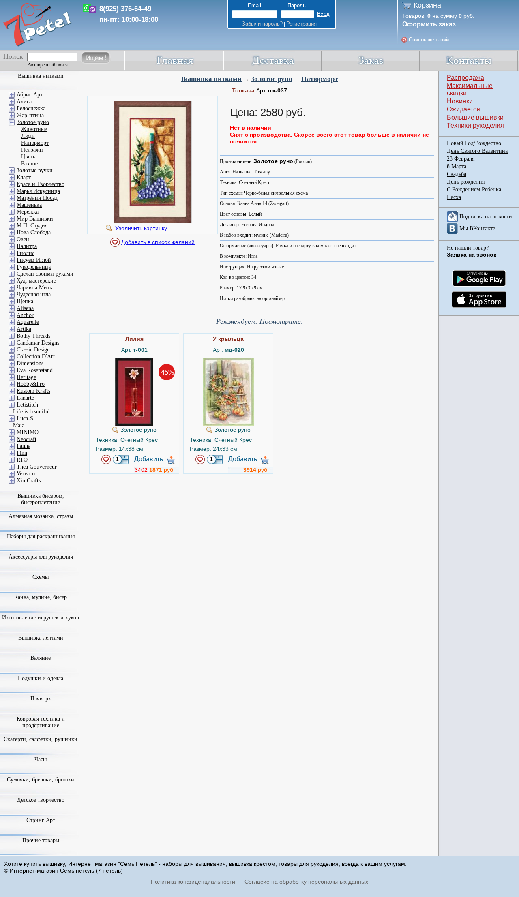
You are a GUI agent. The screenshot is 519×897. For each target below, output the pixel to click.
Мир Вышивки (35, 219)
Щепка (25, 301)
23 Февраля (460, 159)
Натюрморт (319, 79)
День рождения (466, 182)
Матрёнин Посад (37, 198)
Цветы (28, 157)
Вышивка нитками (211, 79)
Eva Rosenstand (35, 370)
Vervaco (26, 474)
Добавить (148, 459)
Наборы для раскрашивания (41, 536)
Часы (40, 759)
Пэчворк (40, 699)
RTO (22, 460)
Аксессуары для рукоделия (41, 557)
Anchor (25, 315)
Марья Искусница (38, 191)
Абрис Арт (30, 95)
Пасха (454, 197)
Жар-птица (30, 115)
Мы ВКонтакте (477, 228)
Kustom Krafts (33, 391)
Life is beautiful (31, 412)
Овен (23, 239)
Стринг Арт (40, 820)
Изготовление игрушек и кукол (40, 617)
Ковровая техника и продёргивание (41, 722)
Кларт (24, 177)
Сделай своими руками (45, 274)
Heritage (26, 377)
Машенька (29, 205)
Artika (24, 329)
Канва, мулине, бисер (40, 597)
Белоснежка (31, 108)
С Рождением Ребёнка (474, 189)
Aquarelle (28, 322)
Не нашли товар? (468, 248)
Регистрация (301, 24)
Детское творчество (40, 800)
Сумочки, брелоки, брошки (40, 780)
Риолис (25, 253)
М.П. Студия (32, 226)
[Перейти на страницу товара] (134, 361)
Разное (29, 164)
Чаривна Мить (34, 288)
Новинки (460, 101)
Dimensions (30, 363)
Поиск (13, 56)
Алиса (24, 101)
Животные (34, 129)
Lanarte (25, 398)
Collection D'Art (36, 356)
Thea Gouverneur (37, 467)
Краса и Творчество (40, 184)
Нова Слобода (34, 232)
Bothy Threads (33, 336)
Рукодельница (34, 267)
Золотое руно (271, 79)
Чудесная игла (34, 294)
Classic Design (33, 350)
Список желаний (429, 39)
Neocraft (26, 439)
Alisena (25, 308)
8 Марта (456, 166)
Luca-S (25, 418)
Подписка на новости (485, 217)
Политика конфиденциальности (193, 881)
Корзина (427, 5)
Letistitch (27, 405)
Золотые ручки (35, 170)
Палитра (27, 246)
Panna (23, 446)
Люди (28, 136)
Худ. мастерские (36, 281)
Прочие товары (40, 840)
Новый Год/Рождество (474, 143)
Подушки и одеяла (40, 678)
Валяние (40, 658)
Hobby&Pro (31, 384)
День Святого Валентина (477, 151)
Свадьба (456, 174)
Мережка (28, 212)
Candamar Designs (38, 343)
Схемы (40, 577)
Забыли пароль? (262, 24)
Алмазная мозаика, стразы (41, 516)
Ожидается (463, 109)
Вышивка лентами (40, 638)
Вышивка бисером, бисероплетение (40, 499)
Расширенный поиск (47, 65)
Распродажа (465, 77)
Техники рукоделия (475, 125)
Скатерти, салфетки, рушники (40, 739)
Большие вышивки (475, 117)
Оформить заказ (429, 24)
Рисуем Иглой (34, 260)
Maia (18, 425)
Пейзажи (32, 150)
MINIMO (28, 432)
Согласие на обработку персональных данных (306, 881)
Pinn (22, 453)
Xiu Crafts (29, 480)
